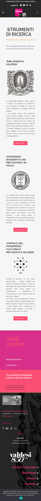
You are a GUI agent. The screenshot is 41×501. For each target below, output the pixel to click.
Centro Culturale (24, 467)
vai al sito (19, 143)
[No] (39, 495)
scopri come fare (15, 387)
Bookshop (29, 472)
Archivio (30, 484)
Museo (32, 478)
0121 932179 (9, 416)
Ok (21, 498)
